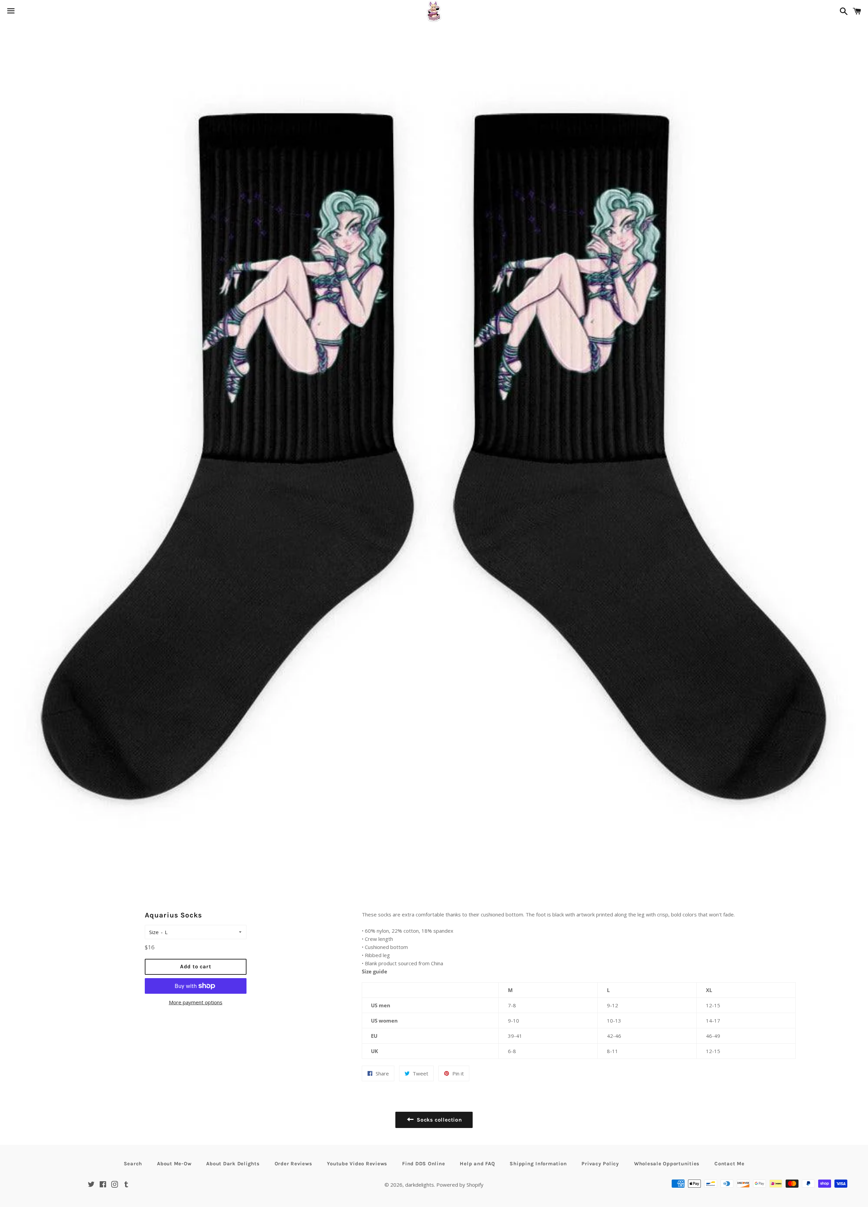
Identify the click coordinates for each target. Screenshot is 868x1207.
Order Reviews (293, 1164)
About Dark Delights (232, 1164)
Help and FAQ (477, 1164)
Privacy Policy (600, 1164)
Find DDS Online (423, 1164)
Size (154, 932)
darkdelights (419, 1184)
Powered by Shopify (460, 1184)
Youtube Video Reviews (357, 1164)
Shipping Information (538, 1164)
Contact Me (729, 1164)
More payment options (195, 1002)
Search (133, 1164)
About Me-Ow (174, 1164)
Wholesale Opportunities (666, 1164)
